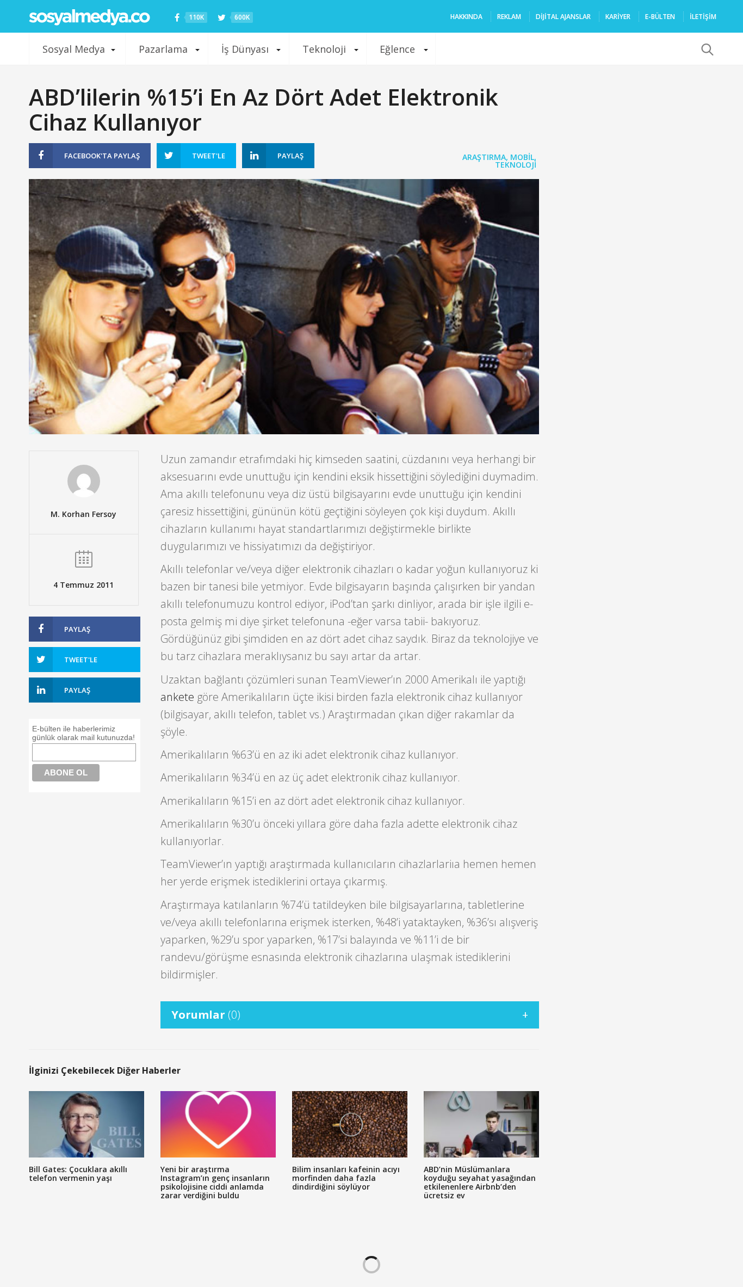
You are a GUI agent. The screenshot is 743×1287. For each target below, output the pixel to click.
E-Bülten (660, 16)
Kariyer (617, 16)
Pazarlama (163, 49)
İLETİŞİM (703, 16)
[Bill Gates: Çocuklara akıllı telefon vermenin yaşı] (86, 1124)
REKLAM (509, 16)
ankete (177, 696)
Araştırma (484, 157)
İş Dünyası (245, 49)
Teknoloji (324, 49)
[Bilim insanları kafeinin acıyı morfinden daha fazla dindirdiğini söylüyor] (349, 1124)
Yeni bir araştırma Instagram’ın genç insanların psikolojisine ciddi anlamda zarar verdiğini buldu (215, 1182)
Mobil (522, 157)
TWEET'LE (208, 156)
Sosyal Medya (73, 49)
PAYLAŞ (102, 156)
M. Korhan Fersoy (83, 514)
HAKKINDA (466, 16)
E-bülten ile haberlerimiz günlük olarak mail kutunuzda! (83, 733)
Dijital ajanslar (563, 16)
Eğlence (397, 49)
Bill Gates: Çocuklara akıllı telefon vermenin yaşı (78, 1173)
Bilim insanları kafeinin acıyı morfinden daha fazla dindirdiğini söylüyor (346, 1178)
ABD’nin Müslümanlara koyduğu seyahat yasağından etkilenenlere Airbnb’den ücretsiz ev (480, 1182)
